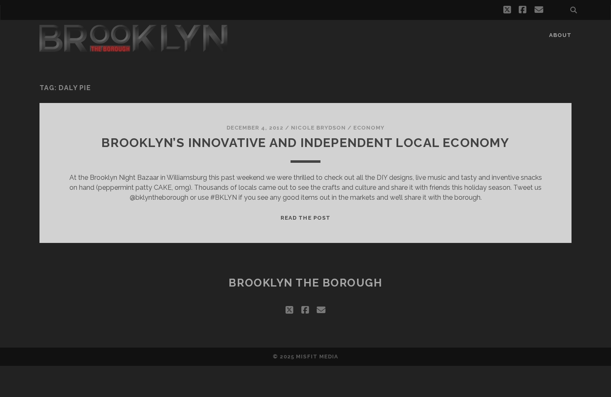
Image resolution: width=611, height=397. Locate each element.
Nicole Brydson (318, 128)
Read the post (305, 218)
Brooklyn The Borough (305, 283)
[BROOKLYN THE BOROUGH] (133, 48)
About (560, 35)
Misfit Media (317, 356)
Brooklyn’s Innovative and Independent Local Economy (305, 142)
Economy (368, 128)
